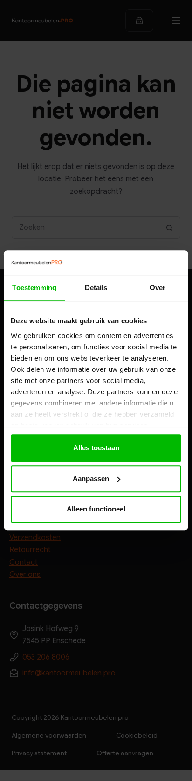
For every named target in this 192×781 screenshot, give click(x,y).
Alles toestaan (96, 448)
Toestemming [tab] (34, 288)
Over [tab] (157, 288)
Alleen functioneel (96, 509)
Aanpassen (91, 479)
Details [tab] (96, 288)
